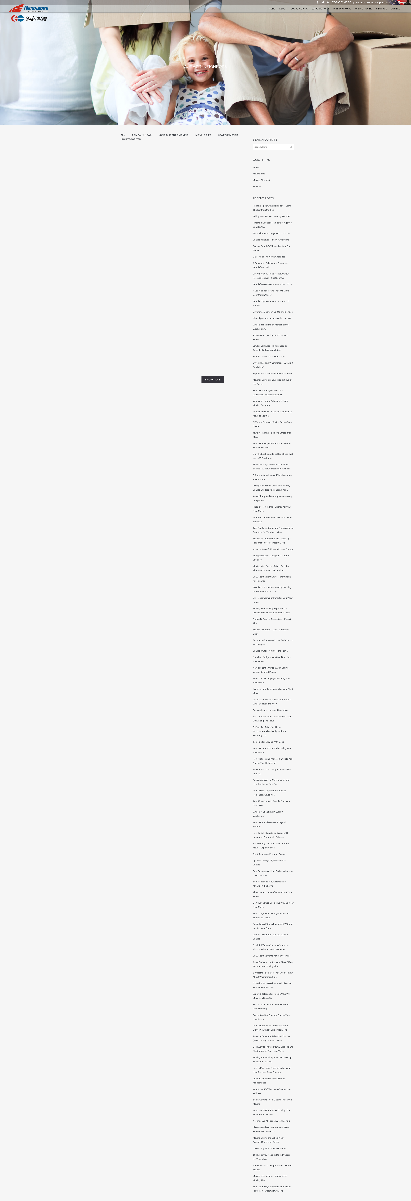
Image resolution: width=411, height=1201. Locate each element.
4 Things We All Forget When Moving (271, 1121)
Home (256, 167)
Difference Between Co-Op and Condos (273, 312)
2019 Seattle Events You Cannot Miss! (272, 955)
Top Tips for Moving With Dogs (268, 742)
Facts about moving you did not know (271, 233)
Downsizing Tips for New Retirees (270, 1148)
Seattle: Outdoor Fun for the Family (270, 650)
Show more (213, 379)
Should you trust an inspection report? (272, 318)
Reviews (257, 186)
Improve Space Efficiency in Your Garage (273, 549)
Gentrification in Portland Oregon (269, 854)
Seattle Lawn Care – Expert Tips (144, 334)
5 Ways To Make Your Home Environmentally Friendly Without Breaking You (269, 731)
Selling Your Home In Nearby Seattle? (271, 216)
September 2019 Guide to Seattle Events (273, 373)
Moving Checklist (261, 180)
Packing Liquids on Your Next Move (270, 710)
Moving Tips (259, 173)
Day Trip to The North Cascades (269, 256)
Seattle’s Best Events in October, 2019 (272, 284)
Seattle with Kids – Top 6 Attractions (271, 239)
